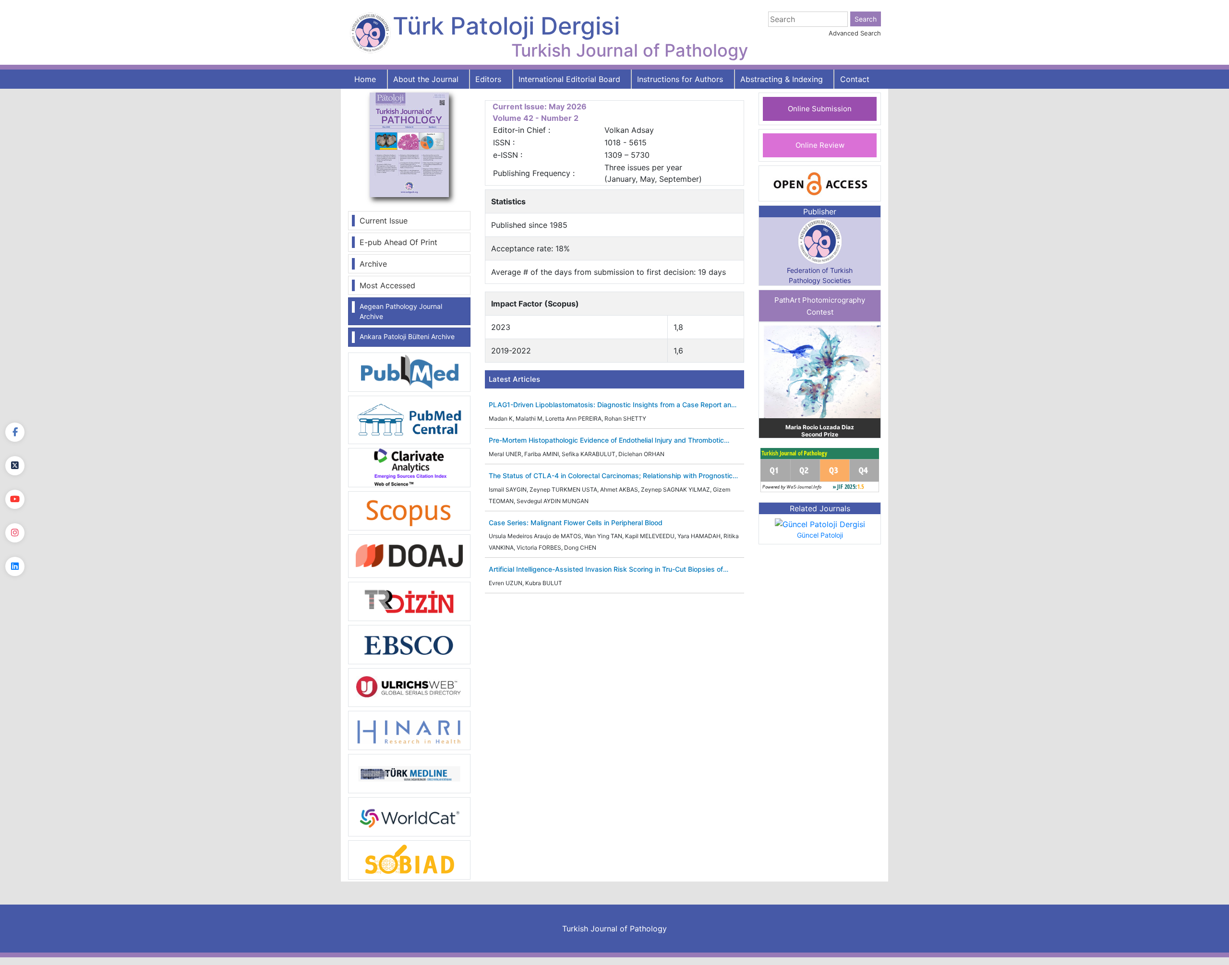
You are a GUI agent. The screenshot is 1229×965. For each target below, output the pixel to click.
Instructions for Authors (680, 79)
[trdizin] (409, 600)
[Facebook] (14, 432)
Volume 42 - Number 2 (535, 118)
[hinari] (409, 729)
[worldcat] (409, 816)
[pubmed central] (409, 419)
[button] (768, 380)
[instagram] (14, 532)
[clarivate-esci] (409, 466)
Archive (373, 264)
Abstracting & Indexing (781, 79)
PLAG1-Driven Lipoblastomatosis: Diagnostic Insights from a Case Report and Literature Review (612, 405)
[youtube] (14, 499)
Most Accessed (387, 285)
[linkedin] (14, 566)
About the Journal (425, 79)
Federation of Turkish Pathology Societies (820, 275)
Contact (854, 79)
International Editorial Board (569, 79)
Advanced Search (855, 33)
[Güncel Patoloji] (820, 524)
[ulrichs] (409, 687)
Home (365, 79)
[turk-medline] (409, 773)
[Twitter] (14, 465)
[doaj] (409, 555)
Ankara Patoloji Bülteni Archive (407, 336)
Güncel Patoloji (820, 535)
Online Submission (820, 108)
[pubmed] (409, 372)
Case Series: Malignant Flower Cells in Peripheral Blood (576, 523)
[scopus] (409, 510)
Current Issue (384, 220)
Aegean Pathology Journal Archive (401, 311)
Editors (488, 79)
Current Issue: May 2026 (540, 106)
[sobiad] (409, 859)
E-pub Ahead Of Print (398, 242)
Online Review (819, 145)
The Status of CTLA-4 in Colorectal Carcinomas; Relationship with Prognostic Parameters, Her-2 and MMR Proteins (611, 476)
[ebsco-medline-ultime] (409, 643)
